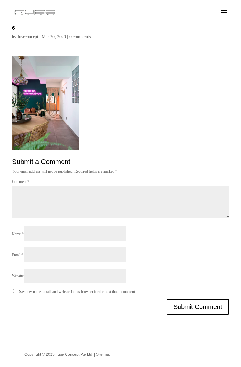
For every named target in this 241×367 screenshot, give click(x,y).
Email (17, 255)
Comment (20, 181)
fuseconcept (28, 37)
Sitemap (103, 354)
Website (18, 276)
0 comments (80, 37)
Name (18, 234)
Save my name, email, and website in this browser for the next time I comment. (77, 292)
